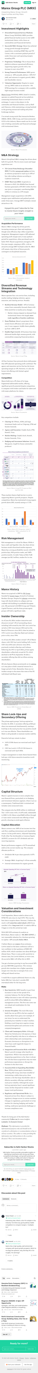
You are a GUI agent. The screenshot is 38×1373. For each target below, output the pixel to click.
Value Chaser (10, 1216)
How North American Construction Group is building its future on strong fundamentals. (13, 1324)
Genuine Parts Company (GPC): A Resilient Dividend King (14, 1284)
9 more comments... (7, 1269)
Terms (27, 1358)
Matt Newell (9, 1241)
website (33, 664)
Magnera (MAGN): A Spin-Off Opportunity (12, 1302)
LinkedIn (4, 1122)
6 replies (10, 1261)
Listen (34, 19)
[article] (19, 1290)
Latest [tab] (8, 1278)
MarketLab (11, 1294)
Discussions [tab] (15, 1278)
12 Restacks (23, 1179)
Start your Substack (14, 1364)
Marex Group (6, 94)
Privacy (22, 1358)
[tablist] (9, 1199)
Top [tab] (4, 1278)
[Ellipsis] (35, 1215)
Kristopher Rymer (11, 17)
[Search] (35, 1278)
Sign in (34, 2)
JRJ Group (26, 593)
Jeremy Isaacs (14, 596)
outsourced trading (22, 171)
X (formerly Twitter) (16, 1122)
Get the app (28, 1364)
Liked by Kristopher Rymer (14, 1218)
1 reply (10, 1235)
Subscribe (27, 2)
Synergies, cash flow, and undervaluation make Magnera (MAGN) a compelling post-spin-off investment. (14, 1306)
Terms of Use (27, 1169)
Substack (10, 1369)
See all (5, 1334)
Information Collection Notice (20, 1170)
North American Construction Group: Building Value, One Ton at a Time (14, 1319)
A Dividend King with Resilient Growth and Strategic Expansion (13, 1289)
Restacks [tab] (13, 1199)
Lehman (24, 598)
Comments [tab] (6, 1199)
